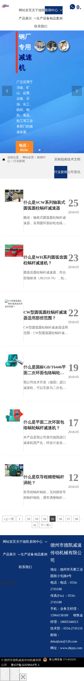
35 (52, 519)
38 (76, 519)
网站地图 (8, 583)
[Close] (23, 677)
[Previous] (5, 674)
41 (34, 525)
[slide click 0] (39, 150)
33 (36, 519)
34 (44, 519)
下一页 (46, 525)
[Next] (15, 674)
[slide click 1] (43, 150)
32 (28, 519)
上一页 (9, 519)
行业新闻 (19, 161)
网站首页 (28, 157)
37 (68, 519)
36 (60, 519)
